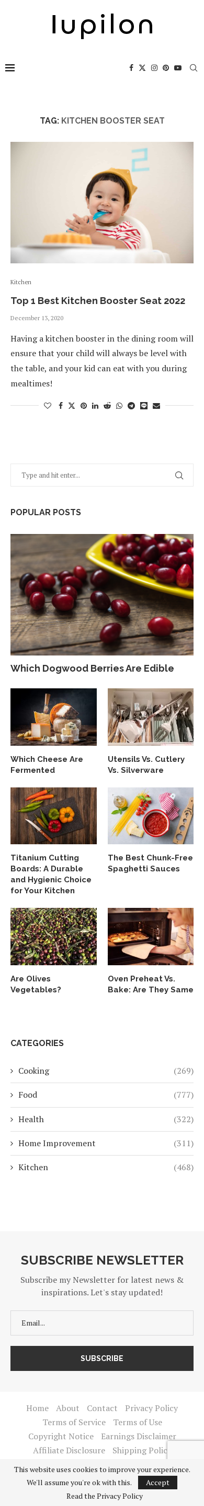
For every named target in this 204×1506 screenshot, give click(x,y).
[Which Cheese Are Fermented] (53, 717)
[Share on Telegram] (131, 405)
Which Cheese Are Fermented (46, 765)
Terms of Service (74, 1422)
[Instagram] (154, 68)
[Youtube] (178, 68)
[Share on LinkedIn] (95, 405)
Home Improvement (106, 1143)
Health (106, 1119)
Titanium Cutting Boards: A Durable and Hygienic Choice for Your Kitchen (51, 874)
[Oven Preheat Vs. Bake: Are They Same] (151, 936)
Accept (157, 1482)
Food (106, 1094)
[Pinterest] (166, 68)
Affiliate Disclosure (69, 1450)
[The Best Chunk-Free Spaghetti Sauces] (151, 816)
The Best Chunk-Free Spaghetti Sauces (150, 863)
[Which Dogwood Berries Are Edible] (102, 594)
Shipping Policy (142, 1450)
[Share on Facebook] (61, 405)
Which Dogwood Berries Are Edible (92, 668)
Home (37, 1408)
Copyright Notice (61, 1436)
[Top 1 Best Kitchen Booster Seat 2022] (102, 202)
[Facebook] (131, 68)
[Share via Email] (156, 405)
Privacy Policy (151, 1408)
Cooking (106, 1070)
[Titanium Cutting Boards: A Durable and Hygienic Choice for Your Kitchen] (53, 816)
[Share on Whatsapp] (119, 405)
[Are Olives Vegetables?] (53, 936)
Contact (102, 1408)
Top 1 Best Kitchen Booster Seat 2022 (97, 300)
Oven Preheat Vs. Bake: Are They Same (151, 984)
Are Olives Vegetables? (35, 984)
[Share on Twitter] (71, 405)
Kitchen (106, 1167)
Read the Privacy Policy (104, 1496)
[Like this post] (47, 405)
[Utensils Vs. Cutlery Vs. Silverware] (151, 717)
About (68, 1408)
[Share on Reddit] (107, 405)
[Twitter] (142, 68)
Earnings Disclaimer (138, 1436)
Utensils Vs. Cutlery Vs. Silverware (146, 765)
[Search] (193, 68)
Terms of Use (137, 1422)
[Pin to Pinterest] (84, 405)
